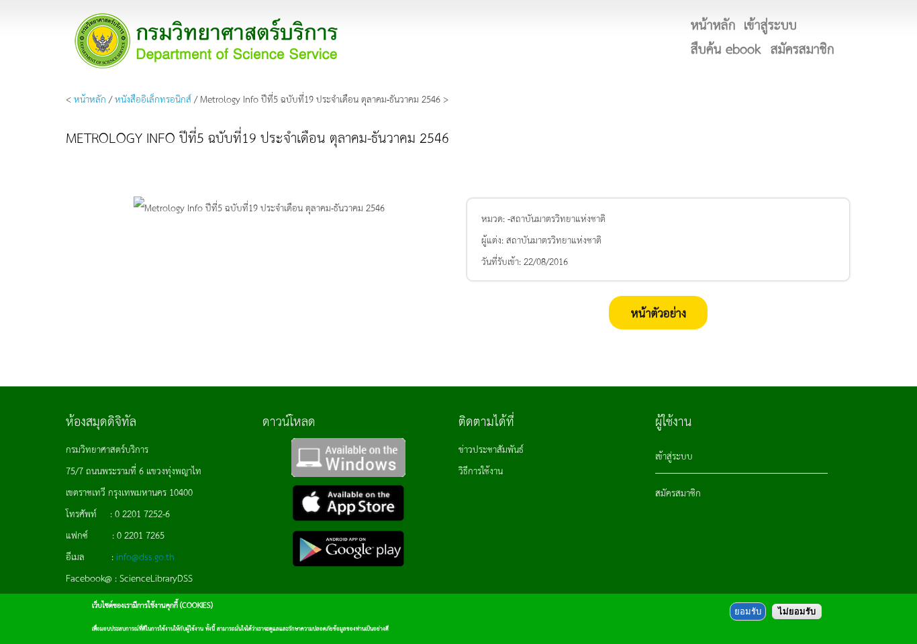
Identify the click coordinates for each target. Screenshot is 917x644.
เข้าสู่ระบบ (674, 455)
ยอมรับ (747, 611)
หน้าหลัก (90, 98)
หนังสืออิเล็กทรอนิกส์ (153, 98)
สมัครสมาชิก (678, 492)
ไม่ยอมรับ (797, 611)
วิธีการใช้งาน (480, 470)
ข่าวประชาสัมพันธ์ (491, 448)
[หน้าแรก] (207, 40)
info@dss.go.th (145, 556)
